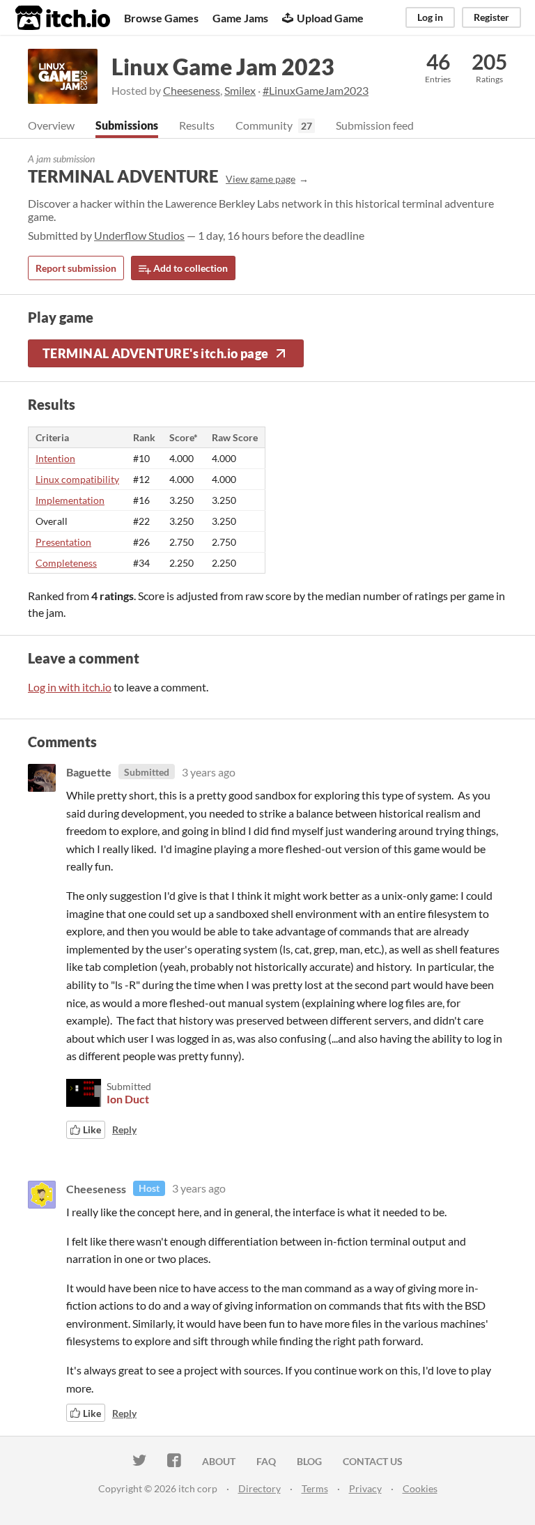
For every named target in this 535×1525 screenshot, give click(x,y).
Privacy (365, 1488)
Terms (315, 1488)
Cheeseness (191, 90)
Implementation (70, 500)
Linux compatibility (77, 479)
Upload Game (330, 17)
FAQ (266, 1461)
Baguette (88, 772)
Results (197, 125)
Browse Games (161, 17)
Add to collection (189, 268)
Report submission (76, 268)
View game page (260, 179)
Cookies (420, 1488)
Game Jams (240, 17)
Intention (55, 458)
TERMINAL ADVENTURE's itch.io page (155, 353)
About (218, 1461)
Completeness (66, 563)
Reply (124, 1129)
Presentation (63, 542)
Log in (430, 17)
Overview (51, 125)
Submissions (126, 125)
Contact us (373, 1461)
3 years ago (208, 772)
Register (491, 17)
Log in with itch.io (69, 686)
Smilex (240, 90)
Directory (259, 1488)
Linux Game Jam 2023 (222, 66)
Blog (309, 1461)
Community (264, 125)
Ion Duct (128, 1098)
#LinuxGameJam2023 (316, 90)
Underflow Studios (139, 235)
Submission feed (375, 125)
